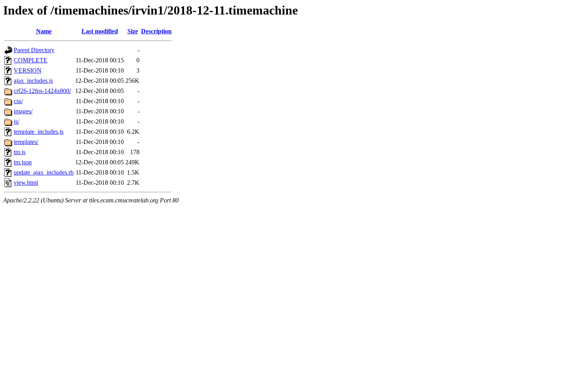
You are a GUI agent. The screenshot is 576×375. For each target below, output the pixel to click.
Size (132, 31)
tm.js (19, 152)
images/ (23, 111)
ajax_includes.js (33, 80)
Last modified (100, 31)
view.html (26, 182)
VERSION (28, 70)
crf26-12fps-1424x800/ (42, 90)
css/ (18, 101)
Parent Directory (34, 50)
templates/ (26, 141)
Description (156, 31)
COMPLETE (30, 60)
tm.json (23, 162)
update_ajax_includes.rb (44, 172)
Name (44, 31)
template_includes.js (38, 131)
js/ (16, 121)
